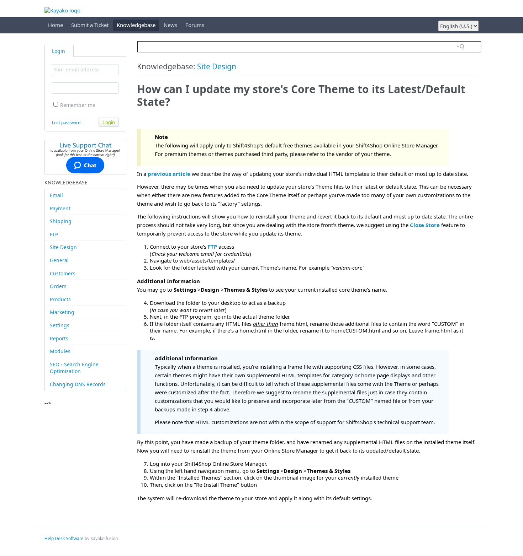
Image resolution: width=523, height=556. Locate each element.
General (59, 260)
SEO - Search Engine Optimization (74, 368)
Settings (59, 325)
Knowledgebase (136, 24)
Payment (60, 208)
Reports (59, 338)
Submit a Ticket (90, 24)
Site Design (63, 247)
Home (55, 24)
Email (56, 195)
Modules (60, 351)
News (170, 24)
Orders (58, 286)
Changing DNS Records (78, 384)
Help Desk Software (64, 538)
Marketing (62, 312)
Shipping (61, 221)
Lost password (66, 123)
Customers (62, 273)
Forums (194, 24)
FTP (54, 234)
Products (60, 299)
